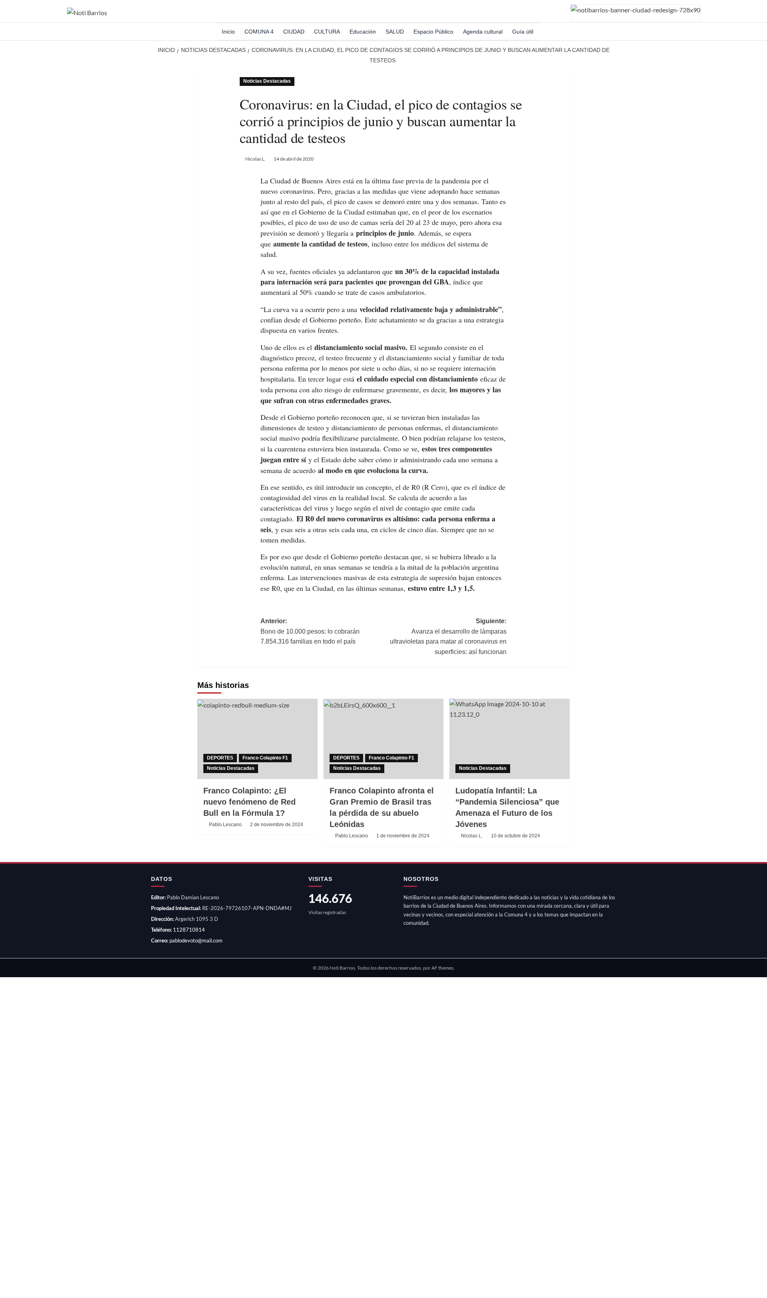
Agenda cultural (483, 31)
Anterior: (310, 631)
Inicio (228, 31)
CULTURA (327, 31)
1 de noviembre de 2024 (402, 836)
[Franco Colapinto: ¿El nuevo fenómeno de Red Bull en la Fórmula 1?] (257, 739)
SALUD (394, 31)
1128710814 (189, 929)
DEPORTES (220, 758)
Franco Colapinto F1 (265, 758)
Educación (363, 31)
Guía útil (522, 31)
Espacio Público (433, 31)
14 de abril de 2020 (294, 159)
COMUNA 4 (259, 31)
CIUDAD (293, 31)
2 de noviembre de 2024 (276, 824)
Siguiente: (448, 636)
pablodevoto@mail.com (196, 940)
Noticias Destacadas (267, 81)
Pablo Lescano (225, 824)
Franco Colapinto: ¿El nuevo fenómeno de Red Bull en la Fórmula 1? (249, 801)
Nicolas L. (255, 159)
